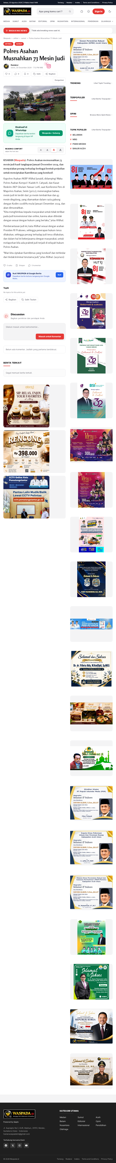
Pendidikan (93, 21)
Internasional (78, 21)
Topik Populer (78, 129)
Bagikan (12, 299)
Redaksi (69, 3)
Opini (52, 21)
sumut (23, 38)
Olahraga (106, 21)
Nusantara (62, 21)
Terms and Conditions (91, 3)
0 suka (9, 265)
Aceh (24, 21)
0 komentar (36, 265)
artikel (15, 38)
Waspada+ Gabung (51, 133)
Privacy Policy (107, 3)
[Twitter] (12, 1145)
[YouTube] (26, 1145)
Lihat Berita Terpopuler (101, 99)
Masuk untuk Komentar (50, 336)
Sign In (98, 11)
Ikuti (59, 275)
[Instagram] (19, 1145)
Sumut (16, 21)
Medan (6, 21)
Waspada (7, 38)
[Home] (82, 11)
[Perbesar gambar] (60, 91)
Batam (32, 21)
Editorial (42, 21)
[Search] (69, 11)
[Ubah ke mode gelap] (110, 11)
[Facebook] (5, 1145)
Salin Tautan (30, 299)
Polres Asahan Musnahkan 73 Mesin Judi (45, 38)
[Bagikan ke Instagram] (49, 66)
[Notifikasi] (88, 11)
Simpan (22, 265)
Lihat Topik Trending (102, 83)
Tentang (61, 3)
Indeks (77, 3)
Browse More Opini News (100, 115)
